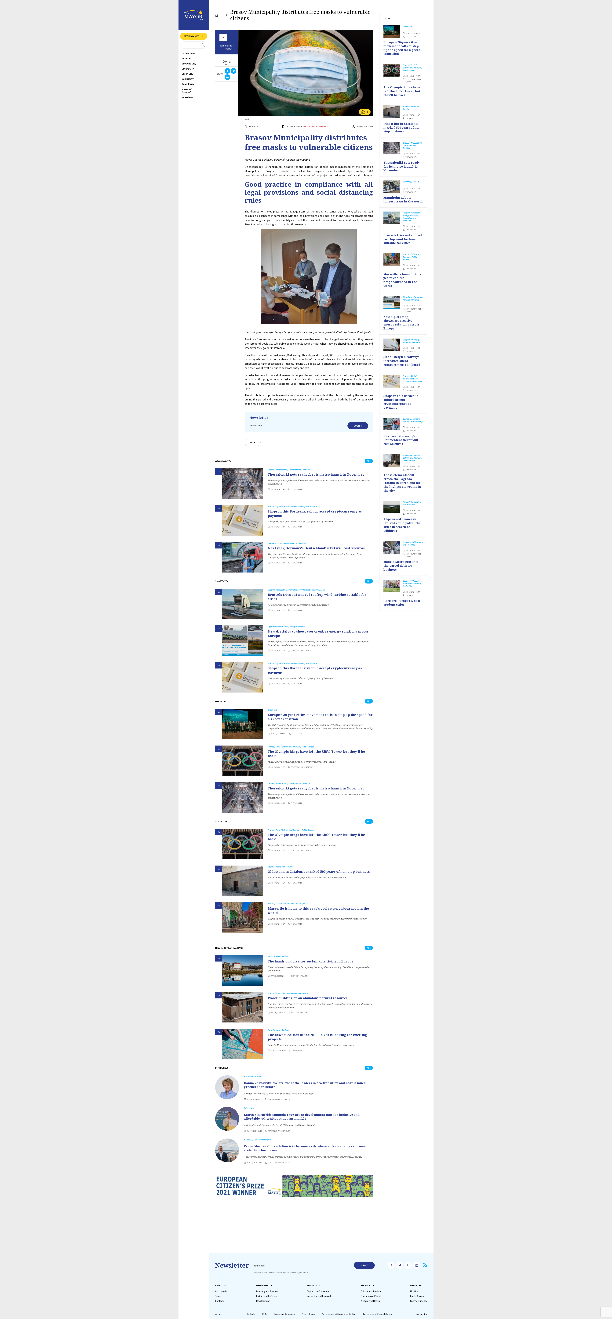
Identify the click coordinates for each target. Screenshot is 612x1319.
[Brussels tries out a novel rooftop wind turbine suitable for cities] (242, 604)
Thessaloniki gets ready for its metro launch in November (316, 474)
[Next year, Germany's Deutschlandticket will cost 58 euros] (242, 557)
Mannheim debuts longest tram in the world (403, 199)
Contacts (219, 1301)
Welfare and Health (226, 47)
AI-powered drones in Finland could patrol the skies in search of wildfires (402, 525)
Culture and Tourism (371, 1291)
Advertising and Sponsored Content (339, 1314)
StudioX (423, 1314)
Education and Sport (371, 1296)
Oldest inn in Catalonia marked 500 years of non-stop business (319, 871)
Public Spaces (417, 1296)
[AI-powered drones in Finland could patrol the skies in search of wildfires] (391, 507)
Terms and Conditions (284, 1314)
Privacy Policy (308, 1314)
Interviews (187, 97)
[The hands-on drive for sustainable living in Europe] (242, 970)
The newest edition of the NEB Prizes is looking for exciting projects (317, 1037)
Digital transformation (318, 1291)
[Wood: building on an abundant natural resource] (242, 1007)
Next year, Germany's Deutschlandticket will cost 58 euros (316, 548)
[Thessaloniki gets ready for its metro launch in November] (242, 483)
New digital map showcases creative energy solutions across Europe (318, 633)
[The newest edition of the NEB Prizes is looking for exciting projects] (242, 1044)
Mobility (414, 1291)
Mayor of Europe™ (187, 90)
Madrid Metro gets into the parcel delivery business (401, 565)
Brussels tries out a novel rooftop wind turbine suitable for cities (317, 596)
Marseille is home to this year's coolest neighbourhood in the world (318, 910)
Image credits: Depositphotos (377, 1314)
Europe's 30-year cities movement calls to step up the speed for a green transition (320, 717)
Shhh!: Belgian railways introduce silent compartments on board (401, 361)
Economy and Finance (267, 1291)
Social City (188, 78)
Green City (187, 73)
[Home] (216, 15)
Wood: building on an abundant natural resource (308, 998)
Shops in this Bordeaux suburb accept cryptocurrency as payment (315, 513)
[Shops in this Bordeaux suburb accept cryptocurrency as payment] (242, 520)
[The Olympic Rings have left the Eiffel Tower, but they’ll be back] (242, 761)
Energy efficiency (418, 1301)
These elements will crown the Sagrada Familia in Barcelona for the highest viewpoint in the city (402, 482)
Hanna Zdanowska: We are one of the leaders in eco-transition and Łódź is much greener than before (305, 1085)
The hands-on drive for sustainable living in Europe (310, 961)
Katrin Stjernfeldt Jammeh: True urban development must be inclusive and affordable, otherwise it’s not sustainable (302, 1116)
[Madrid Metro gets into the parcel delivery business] (391, 547)
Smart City (188, 68)
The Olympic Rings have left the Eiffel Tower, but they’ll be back (316, 753)
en (223, 37)
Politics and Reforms (266, 1296)
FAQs (264, 1314)
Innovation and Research (319, 1296)
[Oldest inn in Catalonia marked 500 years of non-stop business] (242, 881)
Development (263, 1301)
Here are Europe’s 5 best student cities (401, 602)
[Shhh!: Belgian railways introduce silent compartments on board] (391, 345)
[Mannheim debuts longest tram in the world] (391, 186)
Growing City (189, 63)
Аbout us (187, 58)
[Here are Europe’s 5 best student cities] (391, 586)
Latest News (188, 53)
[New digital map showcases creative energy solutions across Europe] (242, 640)
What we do (221, 1291)
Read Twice (188, 83)
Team (218, 1296)
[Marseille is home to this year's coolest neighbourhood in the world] (242, 917)
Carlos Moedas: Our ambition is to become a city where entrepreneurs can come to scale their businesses (306, 1148)
